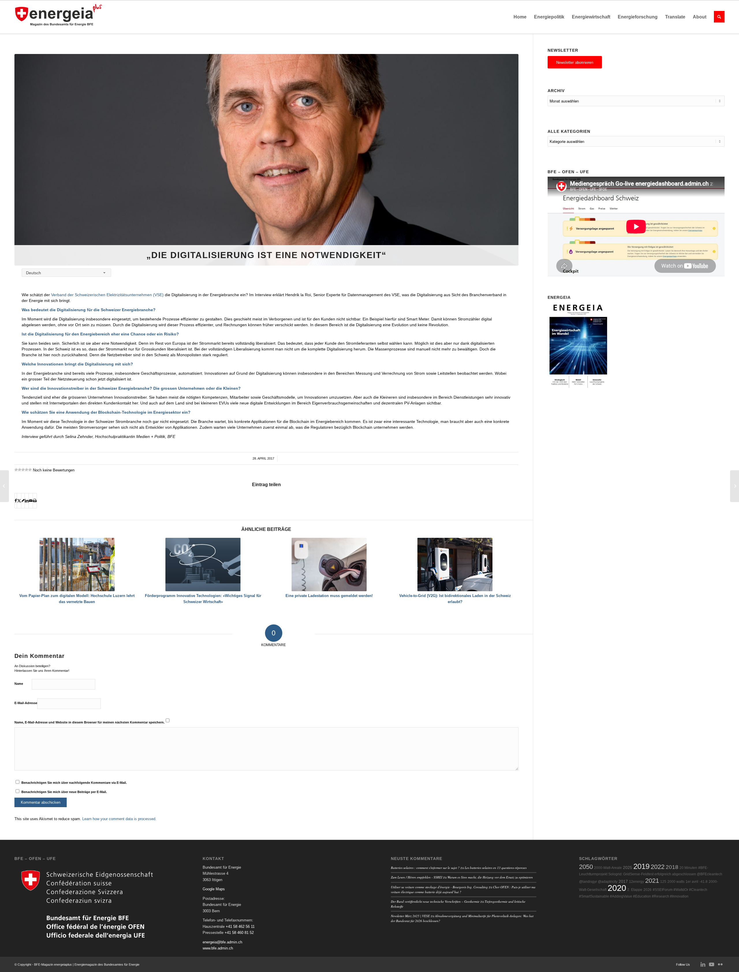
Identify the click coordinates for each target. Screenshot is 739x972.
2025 (627, 867)
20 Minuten (688, 868)
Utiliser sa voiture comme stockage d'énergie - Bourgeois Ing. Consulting (439, 887)
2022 (658, 866)
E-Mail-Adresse (25, 703)
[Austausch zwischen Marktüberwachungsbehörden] (734, 486)
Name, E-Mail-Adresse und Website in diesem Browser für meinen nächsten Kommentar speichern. (89, 722)
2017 (623, 881)
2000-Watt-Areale (608, 868)
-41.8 (703, 882)
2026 (647, 890)
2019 (641, 866)
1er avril (692, 882)
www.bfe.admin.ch (218, 948)
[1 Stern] (16, 469)
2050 (586, 866)
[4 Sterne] (26, 469)
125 (663, 882)
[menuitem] (520, 17)
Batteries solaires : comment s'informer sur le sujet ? (425, 867)
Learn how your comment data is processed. (119, 819)
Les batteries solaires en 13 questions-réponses (496, 867)
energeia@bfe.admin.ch (222, 942)
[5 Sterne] (30, 469)
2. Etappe (634, 890)
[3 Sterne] (23, 469)
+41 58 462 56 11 (240, 926)
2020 (617, 888)
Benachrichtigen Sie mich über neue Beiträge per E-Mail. (64, 792)
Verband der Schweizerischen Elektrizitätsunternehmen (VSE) (107, 294)
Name (18, 683)
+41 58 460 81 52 (239, 932)
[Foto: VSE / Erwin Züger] (266, 160)
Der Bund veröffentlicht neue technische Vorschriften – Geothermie (435, 901)
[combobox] (66, 272)
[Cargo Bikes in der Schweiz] (4, 486)
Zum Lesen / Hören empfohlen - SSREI (416, 877)
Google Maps (214, 889)
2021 (652, 880)
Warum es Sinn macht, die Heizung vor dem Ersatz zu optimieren (490, 877)
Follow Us (683, 964)
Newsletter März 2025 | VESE (410, 916)
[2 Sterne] (19, 469)
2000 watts (675, 882)
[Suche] (717, 17)
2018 (672, 867)
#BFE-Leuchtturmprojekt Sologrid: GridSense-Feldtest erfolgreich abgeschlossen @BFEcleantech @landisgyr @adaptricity (650, 875)
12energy (636, 882)
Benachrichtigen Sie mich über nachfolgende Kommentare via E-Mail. (74, 782)
